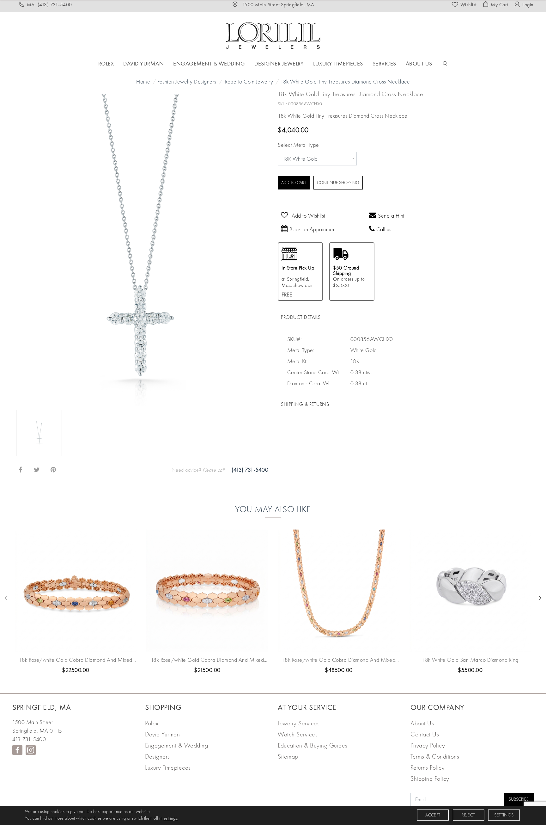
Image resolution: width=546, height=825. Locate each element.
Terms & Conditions (434, 756)
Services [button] (384, 63)
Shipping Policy (429, 778)
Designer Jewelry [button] (279, 63)
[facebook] (17, 750)
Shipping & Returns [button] (305, 404)
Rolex (152, 723)
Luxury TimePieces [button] (338, 63)
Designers (157, 756)
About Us (422, 723)
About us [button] (419, 63)
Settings (503, 815)
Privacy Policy (427, 745)
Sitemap (288, 756)
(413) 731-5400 (250, 469)
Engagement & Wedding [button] (209, 63)
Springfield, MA (41, 707)
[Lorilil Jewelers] (273, 34)
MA (49, 4)
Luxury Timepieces (168, 767)
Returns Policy (427, 767)
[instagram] (31, 750)
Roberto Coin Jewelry (249, 81)
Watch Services (298, 734)
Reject (468, 815)
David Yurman (162, 734)
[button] (445, 63)
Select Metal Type (298, 144)
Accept (432, 815)
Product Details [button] (301, 317)
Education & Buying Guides (313, 745)
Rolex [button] (106, 63)
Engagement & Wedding (176, 745)
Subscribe (519, 799)
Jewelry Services (298, 723)
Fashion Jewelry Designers (186, 81)
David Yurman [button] (143, 63)
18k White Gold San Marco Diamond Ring (470, 659)
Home (143, 81)
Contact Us (424, 734)
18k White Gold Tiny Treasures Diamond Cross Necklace (345, 81)
